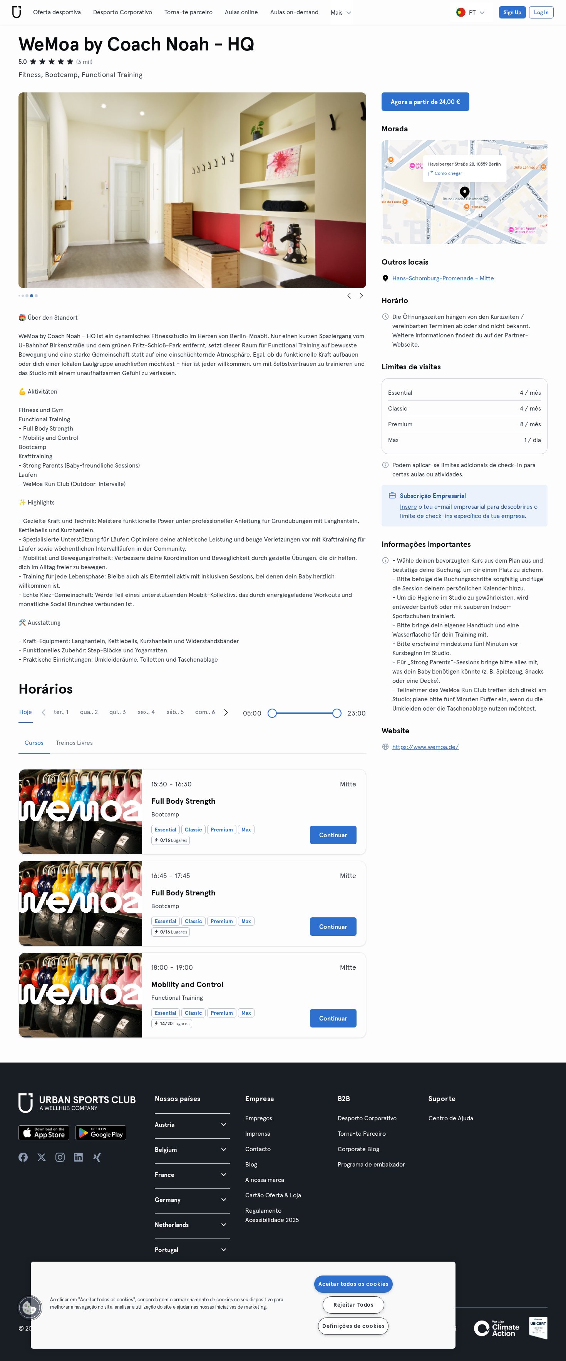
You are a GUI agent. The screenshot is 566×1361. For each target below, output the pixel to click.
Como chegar (448, 173)
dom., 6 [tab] (205, 712)
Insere (408, 506)
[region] (243, 1305)
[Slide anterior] (349, 295)
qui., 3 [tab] (117, 712)
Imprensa (257, 1133)
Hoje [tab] (25, 712)
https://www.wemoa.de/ (425, 747)
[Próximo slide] (361, 295)
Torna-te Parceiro (362, 1133)
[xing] (97, 1157)
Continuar (333, 835)
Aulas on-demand (294, 12)
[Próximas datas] (226, 712)
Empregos (258, 1118)
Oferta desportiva (57, 12)
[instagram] (60, 1157)
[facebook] (23, 1157)
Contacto (258, 1149)
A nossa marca (264, 1179)
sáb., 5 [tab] (175, 712)
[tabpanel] (192, 900)
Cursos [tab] (34, 742)
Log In (541, 12)
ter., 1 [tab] (61, 712)
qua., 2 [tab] (89, 712)
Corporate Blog (358, 1149)
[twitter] (41, 1157)
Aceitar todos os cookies (353, 1284)
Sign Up (512, 12)
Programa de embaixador (371, 1164)
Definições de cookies (353, 1325)
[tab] (19, 296)
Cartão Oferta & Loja (273, 1195)
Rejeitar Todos (353, 1304)
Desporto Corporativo (122, 12)
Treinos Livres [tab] (74, 742)
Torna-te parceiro (188, 12)
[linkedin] (78, 1157)
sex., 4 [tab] (146, 712)
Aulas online (241, 12)
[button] (192, 1124)
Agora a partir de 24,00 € (425, 102)
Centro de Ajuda (451, 1118)
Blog (251, 1164)
